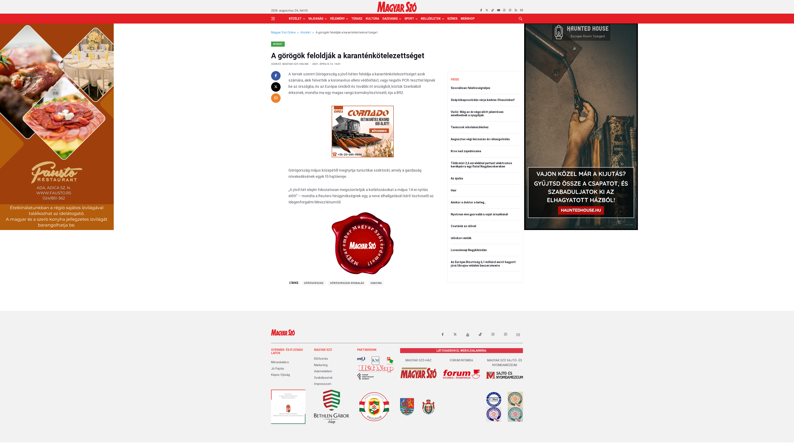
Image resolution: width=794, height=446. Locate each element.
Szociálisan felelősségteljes (470, 88)
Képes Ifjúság (280, 375)
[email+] (518, 334)
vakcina (376, 283)
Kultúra (372, 18)
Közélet (295, 18)
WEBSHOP (468, 18)
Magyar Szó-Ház (418, 360)
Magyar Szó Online (283, 32)
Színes (452, 18)
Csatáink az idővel (463, 226)
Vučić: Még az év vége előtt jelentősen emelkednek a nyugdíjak (477, 113)
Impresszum (322, 384)
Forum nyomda (461, 360)
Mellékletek (431, 18)
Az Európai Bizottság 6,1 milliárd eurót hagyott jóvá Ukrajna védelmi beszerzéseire (483, 263)
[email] (521, 10)
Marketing (321, 365)
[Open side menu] (273, 19)
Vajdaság (315, 18)
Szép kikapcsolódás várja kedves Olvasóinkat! (483, 100)
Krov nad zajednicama (466, 151)
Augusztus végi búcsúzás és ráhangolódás (480, 139)
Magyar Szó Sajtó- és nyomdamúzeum (504, 362)
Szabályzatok (323, 378)
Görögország (313, 283)
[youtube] (498, 10)
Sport (409, 18)
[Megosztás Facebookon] (276, 76)
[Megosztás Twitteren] (276, 87)
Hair (454, 190)
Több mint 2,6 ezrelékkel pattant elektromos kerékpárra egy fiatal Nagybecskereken (481, 164)
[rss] (515, 10)
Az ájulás (457, 178)
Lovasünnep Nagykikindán (469, 250)
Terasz (356, 18)
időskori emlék (461, 238)
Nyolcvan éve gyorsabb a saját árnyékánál (479, 214)
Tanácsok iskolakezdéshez (470, 127)
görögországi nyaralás (347, 283)
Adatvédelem (323, 371)
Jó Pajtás (277, 368)
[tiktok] (492, 10)
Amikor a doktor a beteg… (468, 202)
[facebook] (481, 10)
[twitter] (486, 10)
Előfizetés (321, 359)
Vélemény (337, 18)
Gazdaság (390, 18)
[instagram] (504, 10)
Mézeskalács (280, 362)
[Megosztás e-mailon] (276, 98)
